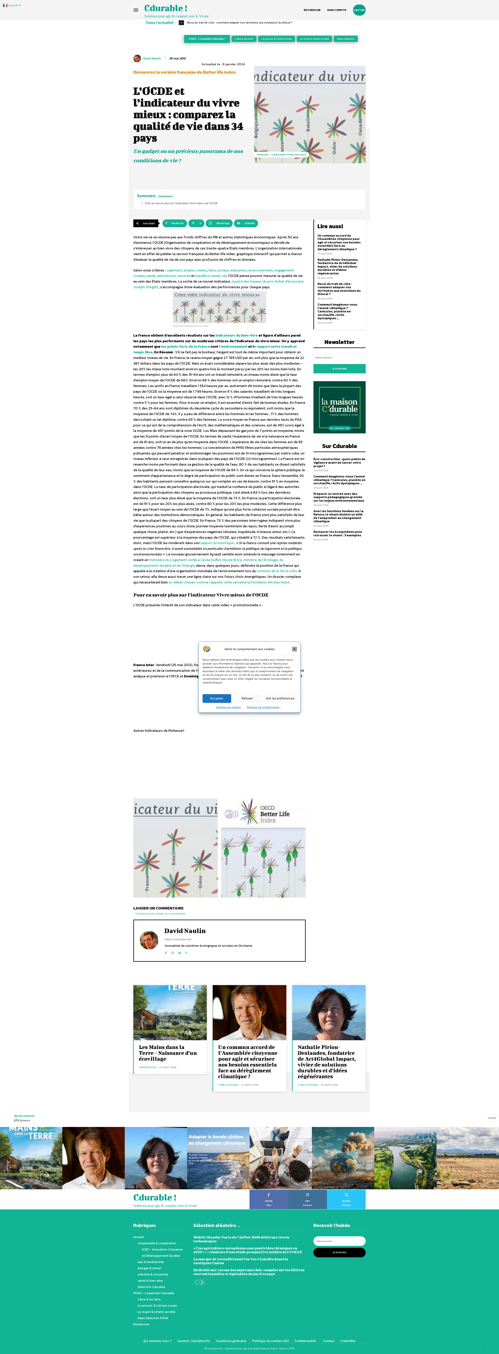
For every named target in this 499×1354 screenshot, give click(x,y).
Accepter (216, 698)
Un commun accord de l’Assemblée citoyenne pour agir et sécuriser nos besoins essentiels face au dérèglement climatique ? (339, 242)
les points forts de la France (185, 346)
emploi (189, 270)
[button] (294, 649)
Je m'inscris (339, 1252)
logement (174, 270)
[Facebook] (165, 951)
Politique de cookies (228, 707)
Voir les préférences (280, 698)
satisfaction (166, 275)
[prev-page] (195, 1282)
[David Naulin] (137, 58)
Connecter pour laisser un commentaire (160, 913)
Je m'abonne (339, 368)
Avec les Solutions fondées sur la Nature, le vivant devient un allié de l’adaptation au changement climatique (338, 516)
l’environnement (233, 346)
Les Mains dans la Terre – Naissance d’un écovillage (168, 1053)
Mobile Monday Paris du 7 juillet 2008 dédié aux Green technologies (241, 1239)
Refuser (247, 698)
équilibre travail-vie (210, 275)
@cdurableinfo (24, 1116)
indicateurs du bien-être (237, 335)
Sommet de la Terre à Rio (277, 571)
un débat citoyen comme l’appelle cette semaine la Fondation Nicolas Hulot (229, 582)
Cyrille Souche (228, 1085)
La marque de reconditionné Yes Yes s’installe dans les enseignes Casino (240, 1261)
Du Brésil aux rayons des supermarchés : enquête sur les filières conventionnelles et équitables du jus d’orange (248, 1272)
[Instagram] (172, 951)
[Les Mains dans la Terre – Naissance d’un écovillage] (170, 1012)
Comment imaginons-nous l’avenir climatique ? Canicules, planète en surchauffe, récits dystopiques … (337, 311)
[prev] (353, 22)
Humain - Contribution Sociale (281, 154)
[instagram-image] (31, 1158)
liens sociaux (219, 270)
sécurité (183, 275)
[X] (186, 951)
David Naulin (152, 58)
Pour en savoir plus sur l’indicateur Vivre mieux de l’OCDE (181, 203)
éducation (239, 270)
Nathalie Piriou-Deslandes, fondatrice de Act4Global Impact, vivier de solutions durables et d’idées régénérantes (338, 266)
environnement (260, 270)
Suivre (492, 1117)
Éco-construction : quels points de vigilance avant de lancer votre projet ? (234, 22)
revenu (201, 270)
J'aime (269, 1191)
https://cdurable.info (177, 939)
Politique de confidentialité (264, 707)
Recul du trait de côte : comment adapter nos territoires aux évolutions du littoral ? (339, 288)
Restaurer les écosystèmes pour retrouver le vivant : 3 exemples (337, 533)
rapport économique (217, 542)
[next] (359, 22)
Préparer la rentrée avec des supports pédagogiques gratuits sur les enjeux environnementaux (338, 497)
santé (150, 275)
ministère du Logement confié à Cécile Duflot (185, 559)
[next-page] (202, 1282)
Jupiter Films (147, 1067)
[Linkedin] (179, 951)
